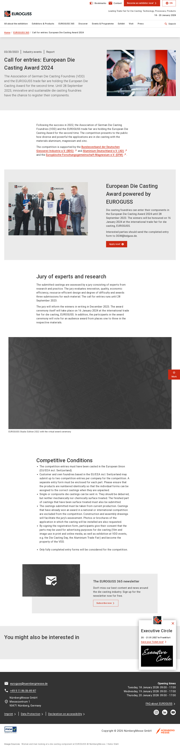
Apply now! (114, 244)
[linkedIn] (164, 712)
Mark (174, 374)
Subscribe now (104, 603)
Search (170, 23)
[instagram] (156, 712)
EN (169, 3)
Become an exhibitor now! (140, 3)
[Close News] (157, 620)
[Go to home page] (24, 10)
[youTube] (173, 712)
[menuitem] (18, 24)
